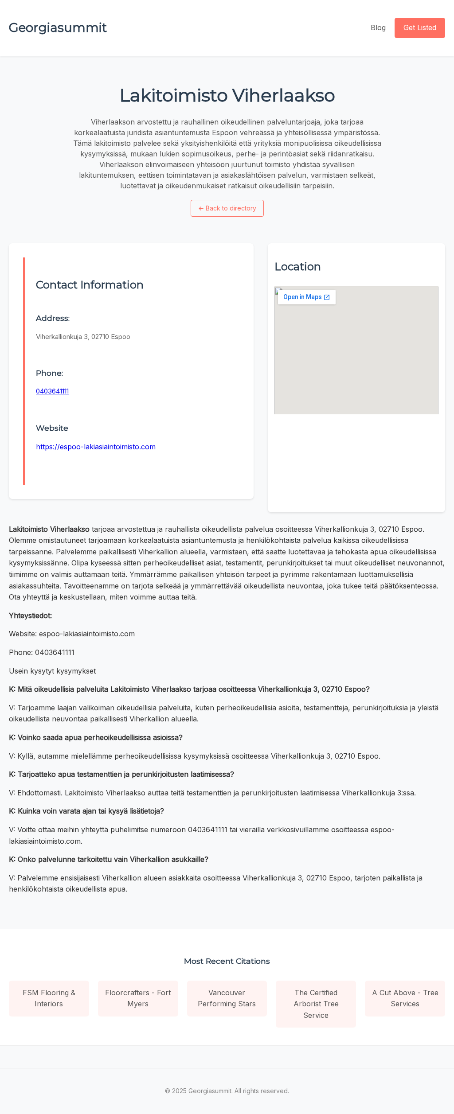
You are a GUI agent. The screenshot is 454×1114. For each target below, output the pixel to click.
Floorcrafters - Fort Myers (138, 998)
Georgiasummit (58, 27)
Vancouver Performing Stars (227, 998)
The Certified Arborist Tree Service (316, 1004)
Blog (378, 27)
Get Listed (419, 27)
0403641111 (52, 391)
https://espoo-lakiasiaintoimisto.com (96, 446)
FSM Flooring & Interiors (49, 998)
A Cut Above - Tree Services (405, 998)
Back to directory (227, 208)
